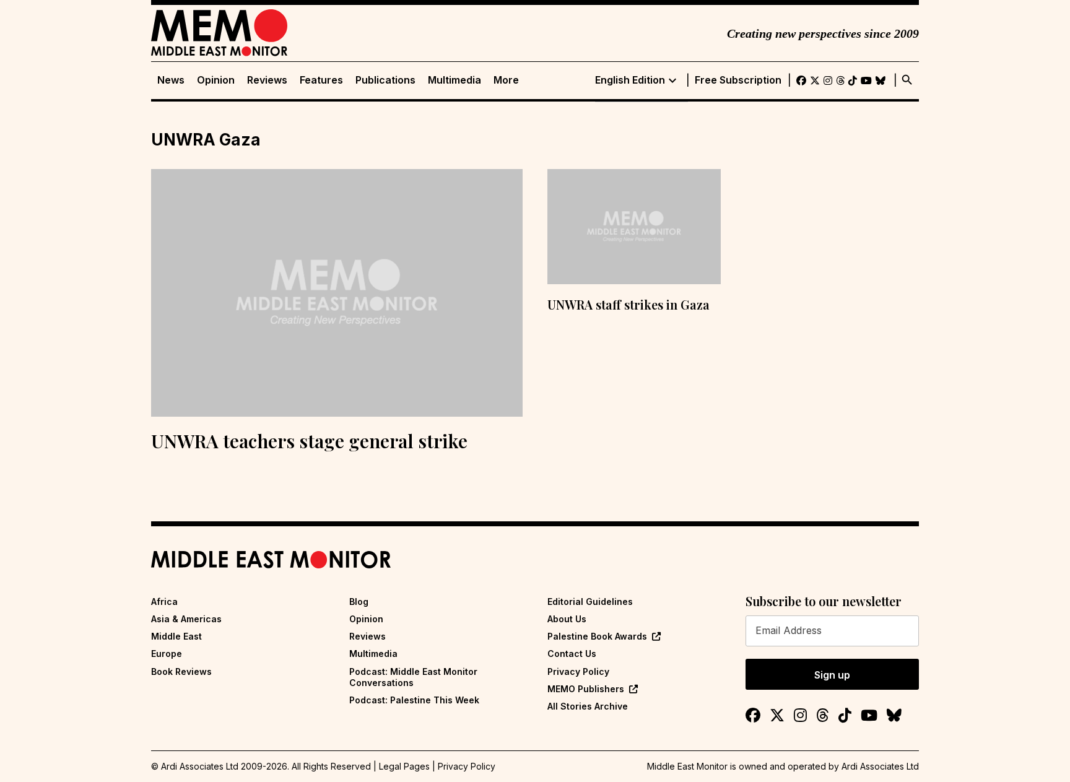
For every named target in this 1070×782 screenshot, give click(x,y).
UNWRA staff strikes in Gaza (628, 304)
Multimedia (454, 80)
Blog (358, 601)
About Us (566, 619)
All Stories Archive (587, 706)
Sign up (832, 675)
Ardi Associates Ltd (880, 766)
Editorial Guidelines (590, 601)
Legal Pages (404, 766)
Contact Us (571, 653)
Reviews (267, 80)
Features (321, 80)
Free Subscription (738, 80)
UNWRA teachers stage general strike (309, 440)
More (506, 80)
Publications (385, 80)
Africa (164, 601)
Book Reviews (181, 671)
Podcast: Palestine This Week (414, 700)
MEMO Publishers (585, 689)
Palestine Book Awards (597, 636)
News (171, 80)
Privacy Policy (578, 671)
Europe (166, 653)
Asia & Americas (186, 619)
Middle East (176, 636)
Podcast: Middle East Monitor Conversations (413, 677)
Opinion (216, 80)
